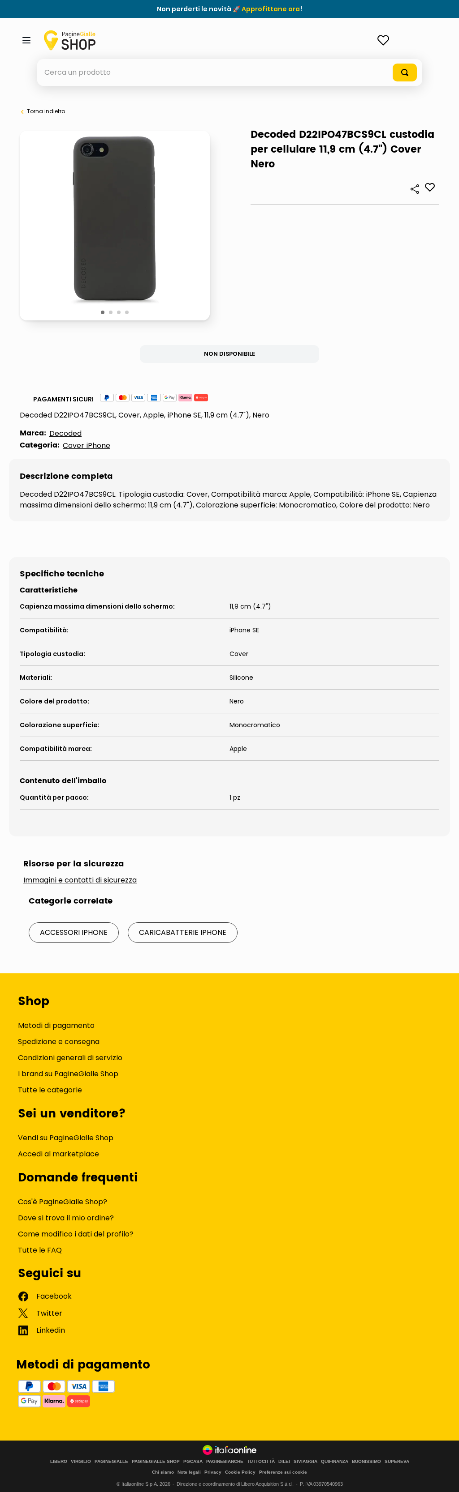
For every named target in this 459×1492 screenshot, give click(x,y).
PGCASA (193, 1461)
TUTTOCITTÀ (261, 1461)
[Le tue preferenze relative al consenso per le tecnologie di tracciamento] (443, 1476)
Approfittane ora (271, 8)
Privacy (212, 1472)
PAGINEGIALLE (111, 1461)
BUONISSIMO (366, 1461)
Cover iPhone (86, 445)
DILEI (284, 1461)
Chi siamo (163, 1472)
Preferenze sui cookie (283, 1472)
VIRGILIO (81, 1461)
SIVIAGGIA (305, 1461)
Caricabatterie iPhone (182, 932)
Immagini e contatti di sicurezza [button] (80, 880)
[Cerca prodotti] (405, 72)
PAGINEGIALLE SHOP (156, 1461)
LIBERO (58, 1461)
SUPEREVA (397, 1461)
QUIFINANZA (334, 1461)
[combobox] (229, 72)
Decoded (65, 433)
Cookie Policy (240, 1472)
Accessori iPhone (74, 932)
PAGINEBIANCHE (224, 1461)
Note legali (189, 1472)
